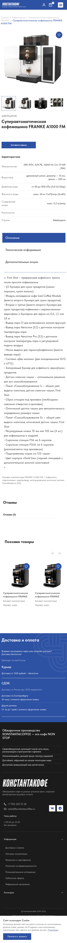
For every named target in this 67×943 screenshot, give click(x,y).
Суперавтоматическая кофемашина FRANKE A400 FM (47, 596)
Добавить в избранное (59, 35)
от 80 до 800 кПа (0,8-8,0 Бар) (48, 186)
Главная (5, 17)
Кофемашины (18, 17)
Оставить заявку (19, 145)
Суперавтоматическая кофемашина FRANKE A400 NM (15, 596)
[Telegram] (60, 808)
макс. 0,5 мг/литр (56, 203)
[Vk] (52, 808)
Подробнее (53, 930)
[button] (60, 5)
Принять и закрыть (17, 936)
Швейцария (9, 115)
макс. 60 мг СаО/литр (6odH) (49, 194)
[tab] (9, 514)
